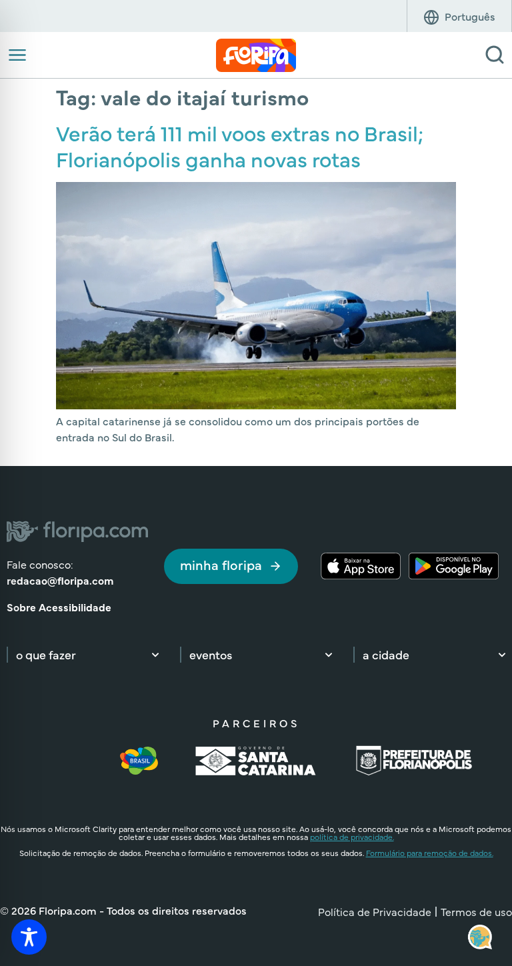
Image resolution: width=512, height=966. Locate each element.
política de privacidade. (352, 836)
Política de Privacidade (374, 911)
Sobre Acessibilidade (59, 606)
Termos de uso (476, 911)
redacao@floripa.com (60, 580)
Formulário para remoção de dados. (429, 852)
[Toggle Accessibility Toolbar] (29, 937)
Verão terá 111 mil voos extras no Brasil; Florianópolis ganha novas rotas (239, 145)
